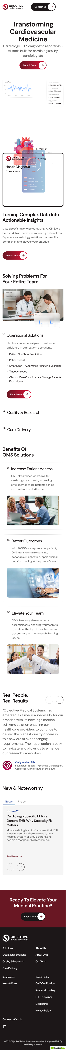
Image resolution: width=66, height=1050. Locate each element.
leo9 (25, 1044)
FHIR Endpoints (44, 997)
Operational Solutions (25, 335)
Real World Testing (45, 990)
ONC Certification (45, 983)
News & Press (10, 983)
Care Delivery (19, 429)
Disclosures (42, 1004)
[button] (59, 700)
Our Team (41, 961)
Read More (12, 856)
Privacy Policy (43, 1010)
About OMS (42, 954)
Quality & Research (23, 412)
